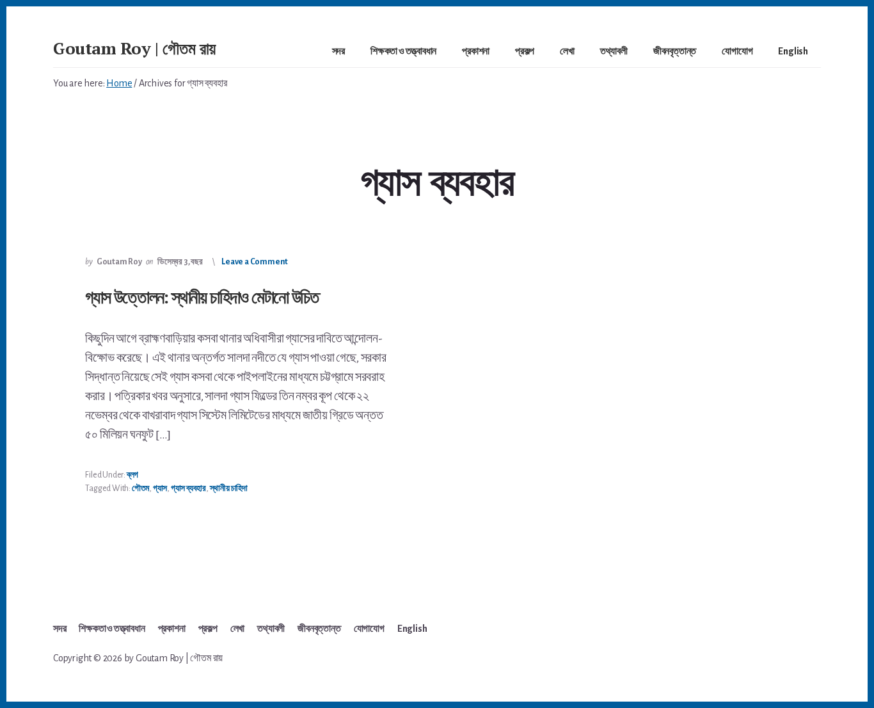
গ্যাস (160, 488)
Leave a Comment (254, 261)
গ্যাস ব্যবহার (188, 488)
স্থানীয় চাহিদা (229, 488)
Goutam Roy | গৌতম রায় (134, 48)
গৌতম (140, 488)
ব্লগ (132, 475)
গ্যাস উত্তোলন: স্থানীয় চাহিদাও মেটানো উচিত (201, 297)
